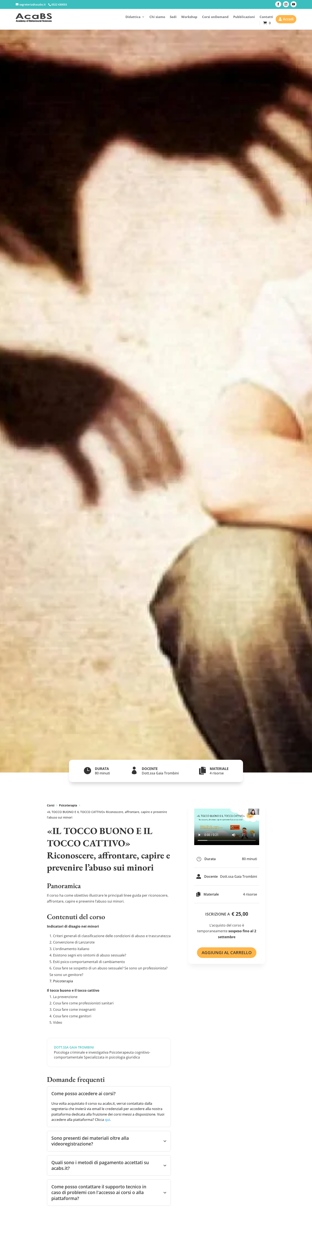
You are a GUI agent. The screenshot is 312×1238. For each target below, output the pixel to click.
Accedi (288, 19)
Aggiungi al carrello (227, 952)
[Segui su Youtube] (294, 4)
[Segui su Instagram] (286, 4)
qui (107, 1119)
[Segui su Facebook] (278, 4)
